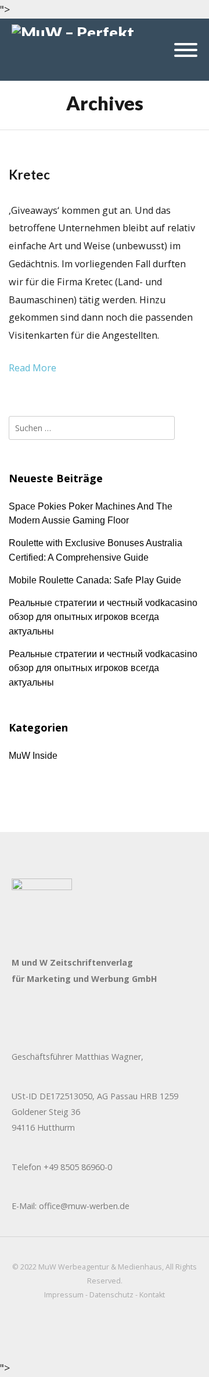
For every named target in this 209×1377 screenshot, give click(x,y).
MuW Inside (33, 755)
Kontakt (152, 1295)
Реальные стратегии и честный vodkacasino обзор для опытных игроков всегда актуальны (103, 616)
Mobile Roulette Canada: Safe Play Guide (95, 580)
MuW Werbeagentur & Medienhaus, (101, 1267)
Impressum (64, 1295)
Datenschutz (111, 1295)
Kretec (29, 174)
